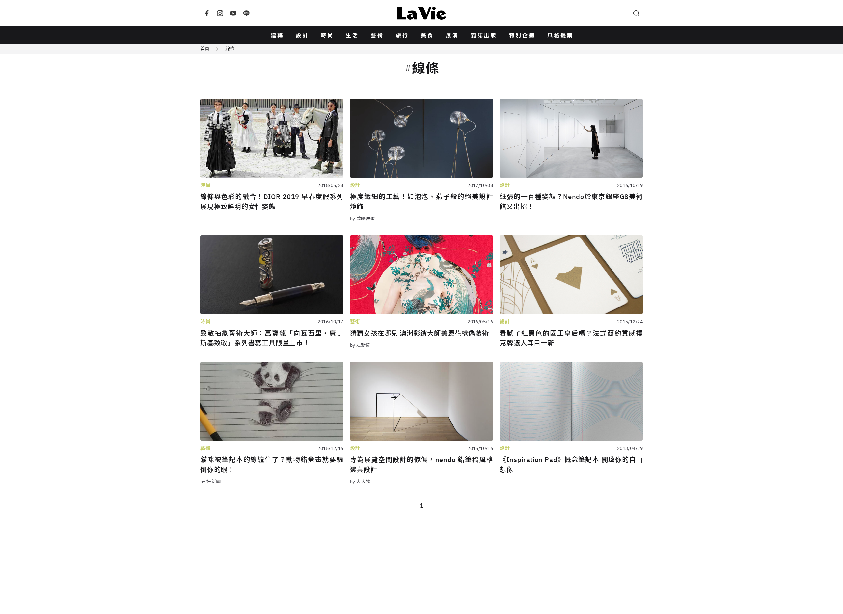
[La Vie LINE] (246, 13)
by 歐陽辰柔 (362, 218)
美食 (427, 35)
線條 (229, 49)
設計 (302, 35)
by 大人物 (360, 481)
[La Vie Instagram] (220, 13)
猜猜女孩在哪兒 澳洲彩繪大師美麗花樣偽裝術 (419, 333)
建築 (277, 35)
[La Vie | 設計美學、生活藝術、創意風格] (421, 13)
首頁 (204, 49)
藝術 (377, 35)
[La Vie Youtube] (233, 13)
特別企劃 (522, 35)
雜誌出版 (484, 35)
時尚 (327, 35)
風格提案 (560, 35)
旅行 (402, 35)
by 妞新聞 (360, 345)
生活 (352, 35)
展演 (452, 35)
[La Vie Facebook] (206, 13)
